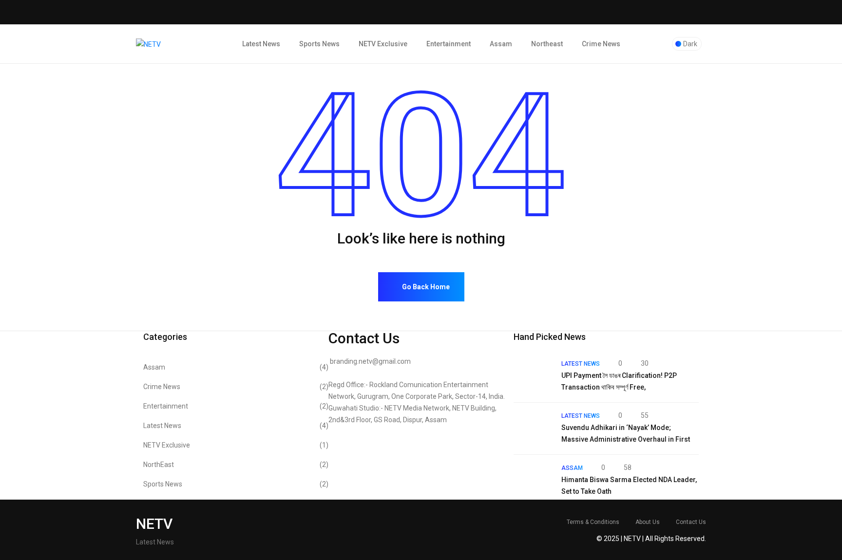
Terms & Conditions (593, 522)
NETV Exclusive (383, 44)
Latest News (261, 44)
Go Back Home (425, 287)
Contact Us (691, 522)
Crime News (601, 44)
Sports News (319, 44)
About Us (647, 522)
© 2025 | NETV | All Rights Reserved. (651, 538)
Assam (501, 44)
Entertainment (448, 44)
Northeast (547, 44)
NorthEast (235, 464)
